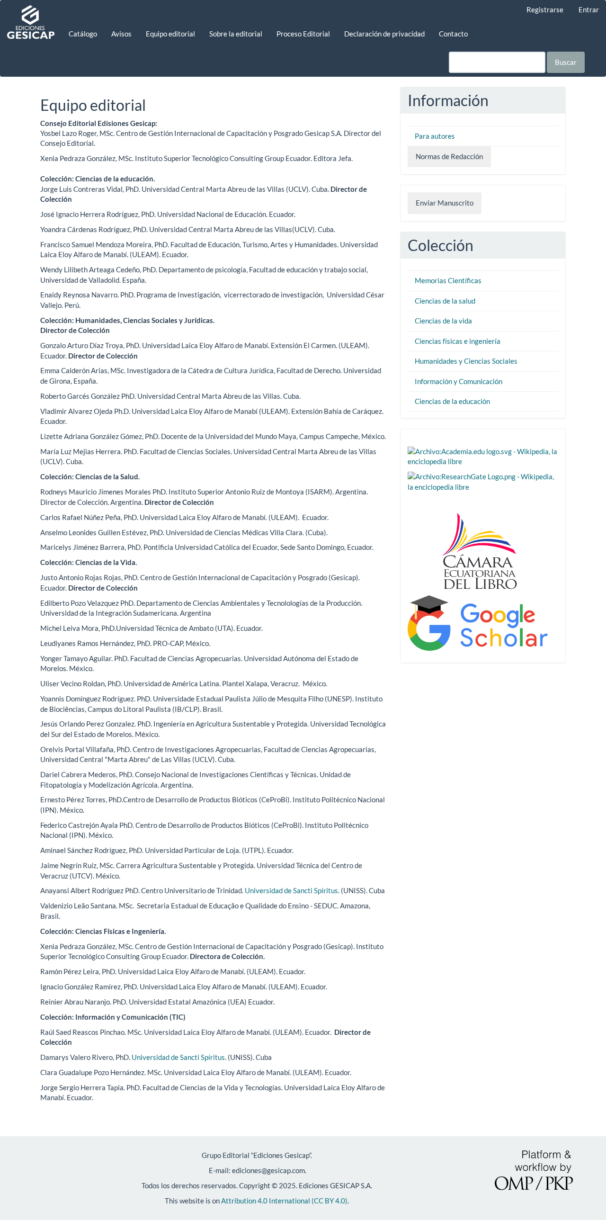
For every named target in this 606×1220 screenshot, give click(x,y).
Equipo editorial (170, 33)
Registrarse (544, 9)
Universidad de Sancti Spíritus (291, 890)
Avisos (121, 33)
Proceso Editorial (303, 33)
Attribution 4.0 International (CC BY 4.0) (284, 1200)
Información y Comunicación (458, 381)
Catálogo (83, 33)
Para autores (435, 136)
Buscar (566, 62)
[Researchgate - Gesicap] (483, 480)
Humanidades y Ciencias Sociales (466, 361)
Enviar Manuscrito (444, 202)
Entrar (589, 9)
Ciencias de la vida (443, 320)
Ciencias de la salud (445, 300)
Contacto (453, 33)
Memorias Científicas (448, 280)
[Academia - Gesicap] (483, 455)
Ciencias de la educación (452, 401)
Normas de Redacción (449, 156)
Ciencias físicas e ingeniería (457, 341)
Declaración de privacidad (384, 33)
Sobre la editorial (235, 33)
